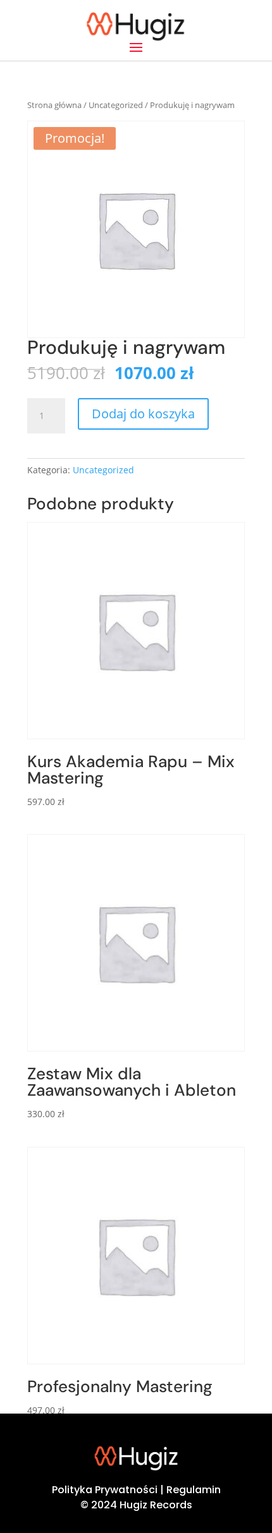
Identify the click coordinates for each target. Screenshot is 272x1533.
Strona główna (54, 105)
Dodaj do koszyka (143, 413)
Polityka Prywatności (105, 1489)
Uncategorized (116, 105)
